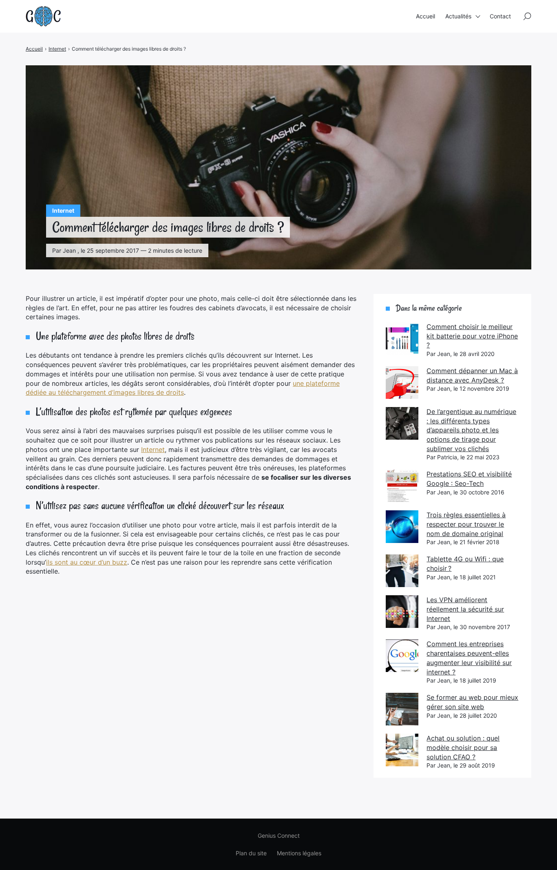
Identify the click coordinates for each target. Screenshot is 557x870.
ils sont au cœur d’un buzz (86, 562)
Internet (153, 449)
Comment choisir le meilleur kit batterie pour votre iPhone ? (472, 336)
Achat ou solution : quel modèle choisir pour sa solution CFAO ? (463, 747)
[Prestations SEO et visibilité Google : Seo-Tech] (402, 485)
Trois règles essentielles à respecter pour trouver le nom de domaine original (466, 524)
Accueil (425, 16)
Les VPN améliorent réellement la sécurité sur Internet (465, 609)
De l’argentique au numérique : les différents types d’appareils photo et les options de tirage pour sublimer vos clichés (471, 430)
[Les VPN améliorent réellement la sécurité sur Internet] (402, 611)
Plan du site (251, 853)
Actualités (458, 16)
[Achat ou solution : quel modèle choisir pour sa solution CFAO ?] (402, 750)
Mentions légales (299, 853)
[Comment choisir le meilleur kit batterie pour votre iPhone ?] (402, 338)
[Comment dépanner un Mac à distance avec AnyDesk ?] (402, 382)
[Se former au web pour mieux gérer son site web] (402, 709)
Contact (500, 16)
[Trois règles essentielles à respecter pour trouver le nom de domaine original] (402, 526)
